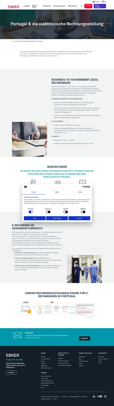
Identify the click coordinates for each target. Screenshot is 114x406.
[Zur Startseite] (12, 355)
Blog (80, 359)
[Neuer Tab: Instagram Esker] (105, 396)
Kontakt (88, 5)
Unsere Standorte (45, 359)
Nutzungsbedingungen (74, 396)
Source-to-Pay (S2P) (63, 360)
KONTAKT (84, 338)
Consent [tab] (33, 192)
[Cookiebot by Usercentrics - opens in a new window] (83, 187)
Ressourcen (82, 356)
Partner (43, 361)
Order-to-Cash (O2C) (63, 363)
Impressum (64, 396)
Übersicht (60, 358)
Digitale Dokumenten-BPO (47, 383)
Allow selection (57, 218)
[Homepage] (13, 7)
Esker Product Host (46, 376)
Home (13, 41)
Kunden (97, 1)
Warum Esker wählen (46, 368)
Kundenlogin (44, 365)
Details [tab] (57, 192)
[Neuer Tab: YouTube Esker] (100, 396)
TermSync (55, 399)
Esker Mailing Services (46, 380)
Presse (100, 361)
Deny (34, 218)
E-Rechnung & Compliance (65, 365)
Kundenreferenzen (83, 361)
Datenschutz (85, 396)
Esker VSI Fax (44, 378)
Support (43, 363)
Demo (42, 387)
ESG (99, 363)
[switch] (48, 212)
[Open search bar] (82, 6)
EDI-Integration (45, 385)
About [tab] (80, 192)
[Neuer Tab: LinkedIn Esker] (94, 396)
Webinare (81, 365)
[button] (104, 2)
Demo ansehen (98, 6)
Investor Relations (103, 359)
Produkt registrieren (45, 399)
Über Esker (101, 356)
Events (80, 363)
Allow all (79, 218)
